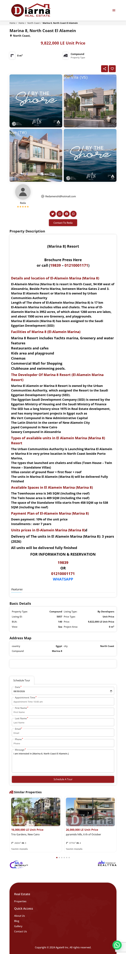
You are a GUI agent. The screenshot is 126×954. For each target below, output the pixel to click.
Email (18, 728)
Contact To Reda (63, 222)
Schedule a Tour (63, 779)
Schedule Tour (21, 680)
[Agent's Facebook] (66, 214)
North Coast (33, 22)
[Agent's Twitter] (53, 214)
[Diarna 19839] (31, 10)
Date (17, 687)
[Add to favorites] (112, 68)
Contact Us (20, 931)
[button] (56, 857)
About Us (19, 915)
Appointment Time (25, 697)
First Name (21, 707)
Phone (18, 739)
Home (13, 22)
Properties (20, 901)
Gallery (18, 926)
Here (77, 259)
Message (20, 749)
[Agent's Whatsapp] (60, 214)
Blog (16, 921)
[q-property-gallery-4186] (36, 100)
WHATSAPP (63, 579)
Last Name (21, 718)
